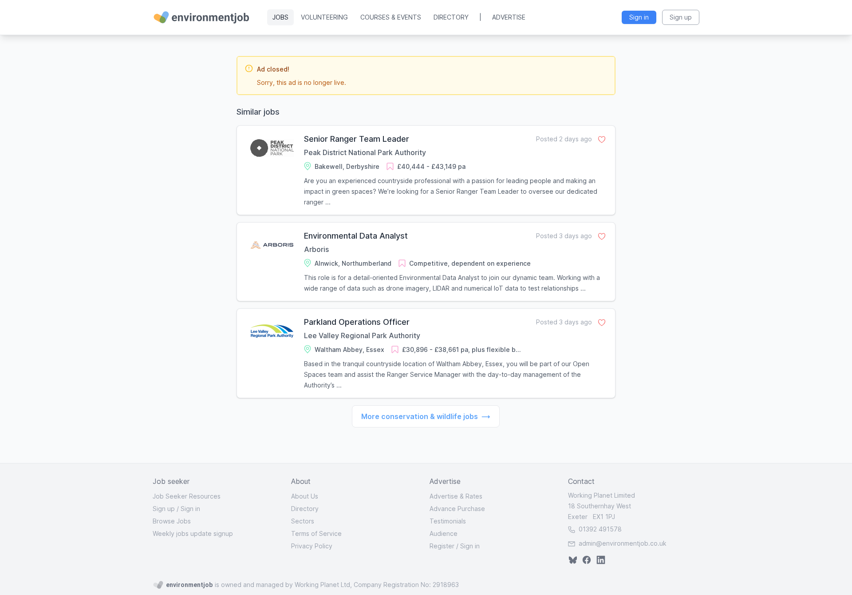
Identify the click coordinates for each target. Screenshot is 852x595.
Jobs (280, 17)
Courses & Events (390, 17)
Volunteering (324, 17)
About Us (304, 496)
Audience (444, 533)
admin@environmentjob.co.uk (623, 543)
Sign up (164, 508)
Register (442, 546)
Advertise (508, 17)
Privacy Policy (311, 546)
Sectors (302, 521)
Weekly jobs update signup (193, 533)
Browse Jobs (172, 521)
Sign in (190, 508)
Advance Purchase (457, 508)
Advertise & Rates (456, 496)
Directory (451, 17)
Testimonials (448, 521)
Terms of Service (316, 533)
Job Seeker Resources (187, 496)
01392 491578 (599, 529)
